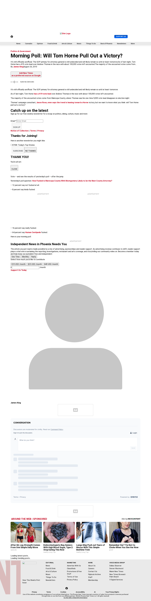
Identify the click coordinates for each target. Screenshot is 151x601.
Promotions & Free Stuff (74, 573)
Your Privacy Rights (112, 592)
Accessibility (80, 592)
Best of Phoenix (106, 44)
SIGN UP (16, 127)
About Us (91, 566)
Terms (33, 131)
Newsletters (121, 44)
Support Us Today (19, 270)
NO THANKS (30, 151)
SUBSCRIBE (18, 151)
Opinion (40, 44)
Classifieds (71, 568)
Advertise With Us (74, 566)
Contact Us (92, 571)
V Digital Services (116, 580)
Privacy (40, 131)
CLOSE (14, 169)
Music (79, 44)
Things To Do (91, 44)
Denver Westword (116, 568)
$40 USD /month (51, 264)
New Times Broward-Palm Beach (117, 575)
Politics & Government (21, 51)
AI (95, 592)
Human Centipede (33, 232)
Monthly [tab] (25, 257)
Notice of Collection (20, 131)
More (133, 44)
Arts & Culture (67, 44)
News (18, 44)
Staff (90, 577)
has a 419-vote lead (42, 94)
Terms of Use (72, 577)
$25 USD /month (35, 264)
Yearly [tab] (33, 257)
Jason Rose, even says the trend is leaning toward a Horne (62, 102)
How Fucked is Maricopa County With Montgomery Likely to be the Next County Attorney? (72, 181)
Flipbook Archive (94, 574)
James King (18, 67)
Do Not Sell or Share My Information (75, 598)
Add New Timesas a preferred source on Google (26, 74)
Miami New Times (116, 571)
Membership (93, 580)
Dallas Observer (115, 566)
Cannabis (28, 44)
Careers (91, 568)
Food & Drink (52, 44)
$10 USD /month (18, 264)
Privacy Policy (72, 580)
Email (13, 121)
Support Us (121, 36)
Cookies (63, 592)
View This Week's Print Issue (31, 581)
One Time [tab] (16, 257)
